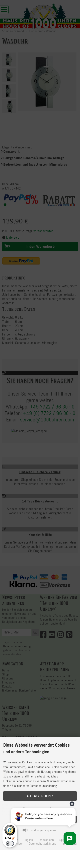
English (28, 840)
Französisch (46, 840)
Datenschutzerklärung (42, 844)
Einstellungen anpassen (42, 830)
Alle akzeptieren (40, 796)
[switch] (10, 843)
